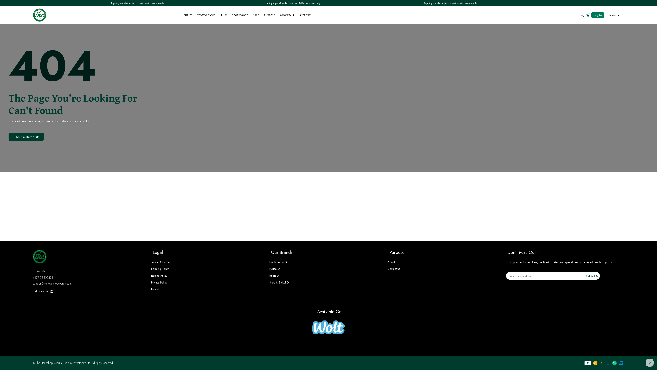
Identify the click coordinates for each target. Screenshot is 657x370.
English (612, 15)
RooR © (274, 276)
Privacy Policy (159, 283)
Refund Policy (159, 276)
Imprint (155, 289)
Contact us (394, 269)
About (391, 262)
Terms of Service (161, 262)
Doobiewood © (278, 262)
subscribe (592, 276)
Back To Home (24, 136)
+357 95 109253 (43, 278)
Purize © (274, 269)
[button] (588, 15)
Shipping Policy (160, 269)
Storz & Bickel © (279, 283)
